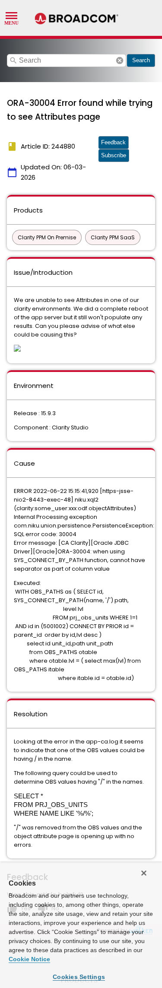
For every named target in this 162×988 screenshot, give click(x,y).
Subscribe (113, 155)
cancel (119, 60)
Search (141, 60)
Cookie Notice (29, 959)
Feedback (113, 142)
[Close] (143, 873)
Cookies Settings (79, 976)
